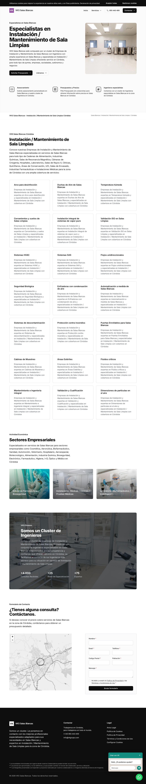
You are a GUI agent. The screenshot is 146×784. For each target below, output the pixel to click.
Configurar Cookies (115, 742)
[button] (40, 662)
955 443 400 (114, 10)
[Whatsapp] (139, 777)
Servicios (95, 10)
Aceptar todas (111, 3)
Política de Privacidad (115, 681)
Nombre (92, 638)
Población (116, 658)
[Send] (139, 768)
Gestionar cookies (129, 3)
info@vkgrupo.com (71, 738)
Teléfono (116, 648)
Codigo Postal (95, 658)
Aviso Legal (111, 728)
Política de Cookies (115, 731)
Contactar (128, 10)
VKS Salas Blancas (24, 10)
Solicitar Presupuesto (19, 73)
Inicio (86, 10)
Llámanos (40, 73)
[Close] (139, 755)
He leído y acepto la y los (109, 682)
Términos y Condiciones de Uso (103, 683)
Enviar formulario (111, 688)
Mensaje (92, 668)
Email (91, 648)
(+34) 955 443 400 (71, 734)
